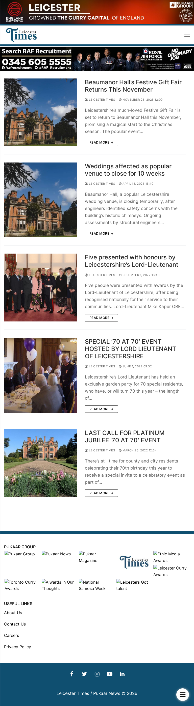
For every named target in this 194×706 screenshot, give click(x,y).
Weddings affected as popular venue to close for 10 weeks (128, 169)
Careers (11, 635)
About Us (13, 612)
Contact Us (15, 624)
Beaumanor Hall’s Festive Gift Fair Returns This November (133, 85)
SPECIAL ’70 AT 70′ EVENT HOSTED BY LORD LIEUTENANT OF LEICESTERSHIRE (130, 349)
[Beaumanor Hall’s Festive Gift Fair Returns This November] (40, 112)
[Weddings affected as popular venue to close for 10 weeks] (40, 199)
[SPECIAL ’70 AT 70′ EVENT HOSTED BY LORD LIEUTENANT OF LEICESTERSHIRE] (40, 375)
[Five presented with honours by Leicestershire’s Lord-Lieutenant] (40, 287)
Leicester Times (101, 99)
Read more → (101, 142)
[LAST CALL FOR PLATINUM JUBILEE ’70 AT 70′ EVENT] (40, 463)
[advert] (97, 22)
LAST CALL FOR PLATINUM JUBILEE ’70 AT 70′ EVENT (125, 436)
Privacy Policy (17, 646)
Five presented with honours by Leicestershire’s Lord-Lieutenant (131, 261)
